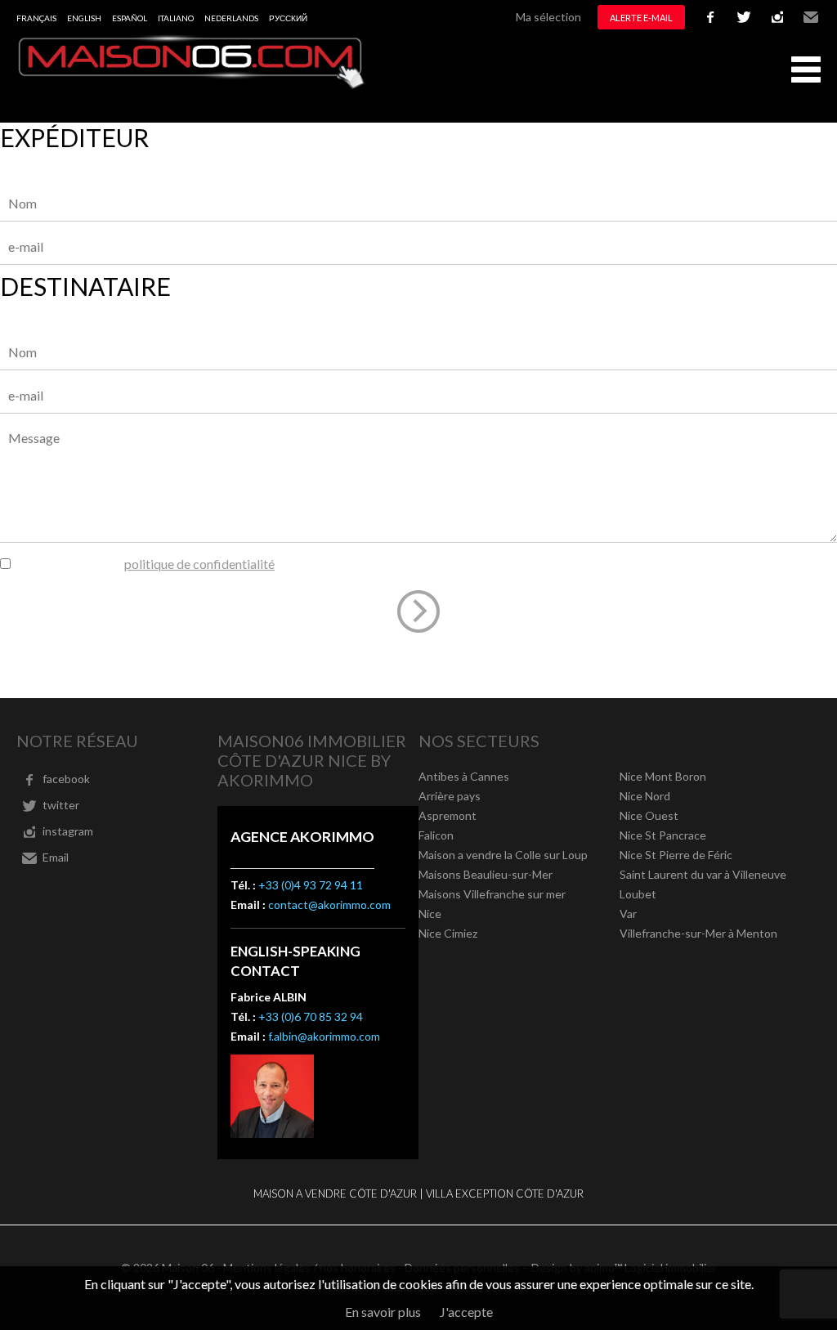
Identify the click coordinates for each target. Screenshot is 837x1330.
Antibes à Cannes (463, 776)
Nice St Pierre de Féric (676, 855)
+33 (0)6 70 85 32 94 (310, 1016)
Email (811, 17)
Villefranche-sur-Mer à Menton (698, 933)
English (84, 18)
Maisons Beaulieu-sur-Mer (485, 874)
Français (36, 18)
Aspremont (447, 815)
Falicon (436, 835)
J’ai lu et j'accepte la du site (163, 563)
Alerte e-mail (641, 17)
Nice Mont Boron (663, 776)
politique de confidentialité (199, 563)
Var (628, 913)
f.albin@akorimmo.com (324, 1036)
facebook (710, 17)
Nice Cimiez (447, 933)
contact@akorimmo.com (329, 904)
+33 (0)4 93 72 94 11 (310, 885)
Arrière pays (449, 796)
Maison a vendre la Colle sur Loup (503, 855)
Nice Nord (645, 796)
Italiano (176, 18)
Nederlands (231, 18)
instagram (777, 17)
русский (288, 18)
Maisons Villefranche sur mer (492, 894)
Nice (429, 913)
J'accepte (466, 1311)
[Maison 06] (192, 84)
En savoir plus (383, 1311)
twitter (744, 17)
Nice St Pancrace (663, 835)
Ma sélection (548, 17)
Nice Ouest (649, 815)
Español (129, 18)
